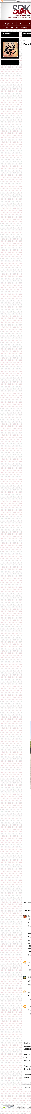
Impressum (9, 24)
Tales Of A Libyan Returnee (16, 27)
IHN (20, 24)
